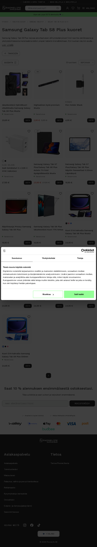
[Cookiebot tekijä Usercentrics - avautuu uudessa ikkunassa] (83, 251)
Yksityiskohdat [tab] (48, 258)
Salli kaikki (79, 294)
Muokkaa (47, 294)
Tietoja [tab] (80, 258)
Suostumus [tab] (17, 258)
